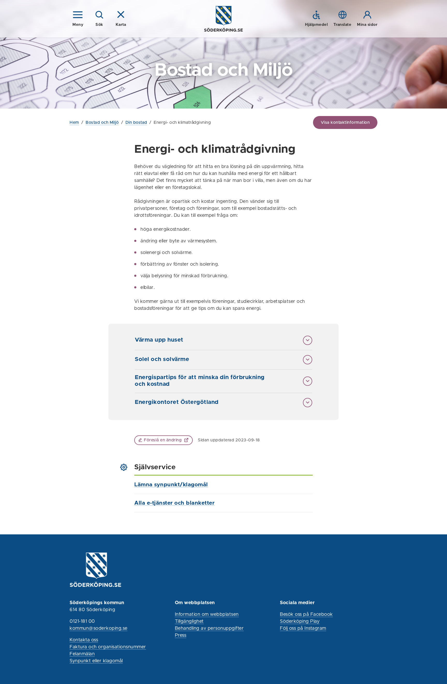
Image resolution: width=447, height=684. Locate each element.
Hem (74, 122)
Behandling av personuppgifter (209, 628)
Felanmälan (82, 654)
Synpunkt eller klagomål (96, 661)
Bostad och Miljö (102, 122)
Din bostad (136, 122)
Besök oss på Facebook (306, 614)
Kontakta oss (84, 640)
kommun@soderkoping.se (99, 628)
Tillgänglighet (189, 621)
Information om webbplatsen (207, 614)
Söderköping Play (299, 621)
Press (181, 635)
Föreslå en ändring (163, 440)
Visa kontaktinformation (345, 122)
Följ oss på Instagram (303, 628)
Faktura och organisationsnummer (108, 647)
